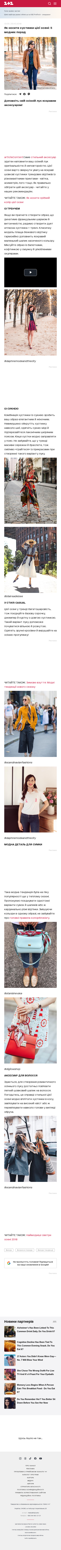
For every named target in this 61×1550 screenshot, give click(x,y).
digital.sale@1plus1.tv (30, 1532)
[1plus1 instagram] (20, 1458)
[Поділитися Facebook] (24, 94)
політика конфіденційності (30, 1489)
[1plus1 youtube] (40, 1458)
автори (30, 1483)
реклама (30, 1468)
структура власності (31, 1486)
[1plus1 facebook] (35, 1458)
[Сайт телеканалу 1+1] (8, 3)
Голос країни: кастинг (12, 11)
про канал (31, 1465)
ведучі (30, 1480)
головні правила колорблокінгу (29, 917)
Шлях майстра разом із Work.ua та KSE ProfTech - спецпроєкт (27, 14)
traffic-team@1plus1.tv (31, 1538)
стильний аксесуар (43, 156)
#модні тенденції (45, 1250)
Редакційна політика (30, 1495)
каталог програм (30, 1474)
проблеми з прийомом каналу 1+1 (30, 1471)
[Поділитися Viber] (29, 94)
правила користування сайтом (30, 1492)
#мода (9, 1250)
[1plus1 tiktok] (30, 1458)
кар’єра (30, 1477)
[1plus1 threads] (25, 1458)
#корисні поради (24, 1250)
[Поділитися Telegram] (20, 94)
